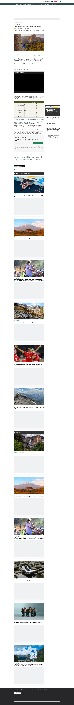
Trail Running (34, 4)
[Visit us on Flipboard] (56, 1)
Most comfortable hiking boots (46, 18)
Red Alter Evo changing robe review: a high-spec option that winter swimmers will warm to (53, 124)
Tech (52, 4)
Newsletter (42, 55)
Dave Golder (20, 28)
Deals (17, 4)
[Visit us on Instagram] (54, 1)
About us (38, 699)
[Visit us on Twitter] (52, 1)
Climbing (40, 4)
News (21, 4)
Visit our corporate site (50, 689)
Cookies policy (50, 696)
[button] (59, 1)
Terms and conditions (17, 696)
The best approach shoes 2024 (20, 159)
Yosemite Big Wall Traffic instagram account (34, 63)
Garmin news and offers (34, 18)
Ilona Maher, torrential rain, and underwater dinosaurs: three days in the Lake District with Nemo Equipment (53, 119)
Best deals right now (23, 18)
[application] (29, 82)
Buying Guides (46, 4)
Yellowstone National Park (19, 166)
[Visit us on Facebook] (51, 1)
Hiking (24, 4)
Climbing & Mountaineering (18, 22)
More (55, 4)
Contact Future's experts (30, 696)
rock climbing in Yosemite (33, 64)
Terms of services (26, 145)
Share (16, 55)
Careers (27, 699)
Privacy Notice (17, 146)
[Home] (14, 4)
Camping (29, 4)
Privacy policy (39, 696)
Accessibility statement (18, 699)
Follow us (36, 55)
